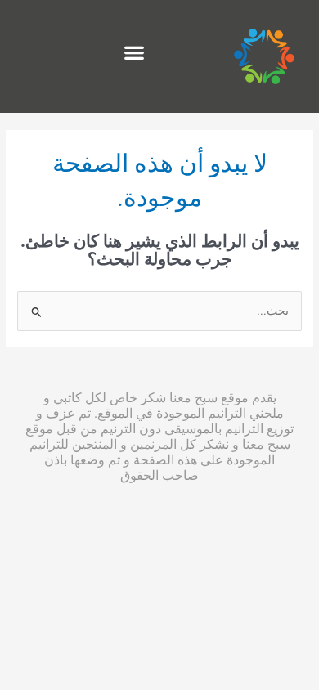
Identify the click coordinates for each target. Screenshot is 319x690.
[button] (134, 53)
